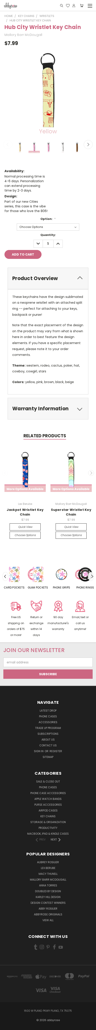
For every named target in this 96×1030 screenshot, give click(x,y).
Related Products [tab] (44, 436)
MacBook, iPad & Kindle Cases (48, 834)
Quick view (25, 527)
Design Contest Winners (48, 903)
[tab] (48, 278)
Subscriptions (48, 734)
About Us (48, 739)
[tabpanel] (14, 576)
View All (48, 920)
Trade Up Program (48, 728)
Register (56, 751)
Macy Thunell (48, 874)
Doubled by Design (48, 891)
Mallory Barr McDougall (48, 879)
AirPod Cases (48, 810)
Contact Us (48, 745)
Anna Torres (48, 885)
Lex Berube (48, 868)
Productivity (48, 828)
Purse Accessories (48, 805)
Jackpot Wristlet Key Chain (25, 512)
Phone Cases (48, 716)
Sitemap (48, 757)
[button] (16, 619)
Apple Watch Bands (48, 799)
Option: (48, 219)
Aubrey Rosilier (48, 862)
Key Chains (48, 816)
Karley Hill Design (48, 897)
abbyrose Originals (48, 914)
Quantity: (48, 235)
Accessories (48, 722)
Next (88, 144)
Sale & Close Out (48, 781)
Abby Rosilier (48, 908)
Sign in (39, 751)
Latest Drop (48, 710)
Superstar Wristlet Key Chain (71, 512)
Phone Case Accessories (48, 793)
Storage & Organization (48, 822)
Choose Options (25, 535)
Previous (7, 144)
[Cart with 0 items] (81, 6)
